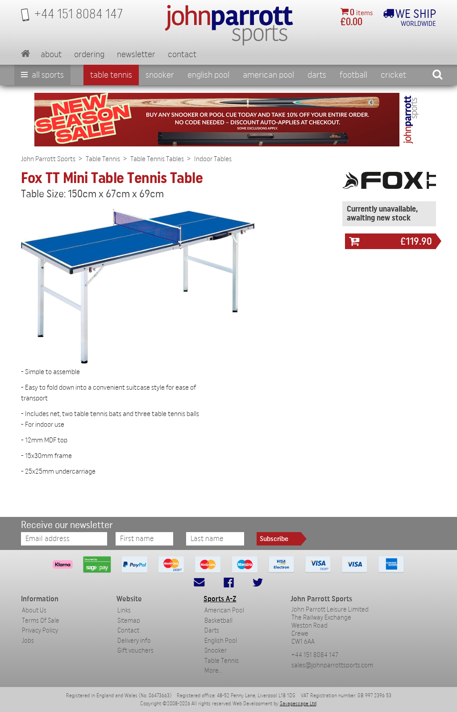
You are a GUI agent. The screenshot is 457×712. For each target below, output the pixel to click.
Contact (182, 54)
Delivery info (134, 640)
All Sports (47, 75)
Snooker (159, 75)
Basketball (218, 620)
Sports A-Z (220, 599)
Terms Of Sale (40, 620)
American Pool (268, 75)
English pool (208, 75)
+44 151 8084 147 (314, 655)
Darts (316, 75)
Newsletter (136, 54)
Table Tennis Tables (157, 158)
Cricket (393, 75)
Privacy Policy (40, 630)
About (51, 54)
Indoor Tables (213, 158)
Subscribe (274, 538)
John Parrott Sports (48, 158)
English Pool (220, 640)
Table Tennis (111, 75)
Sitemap (128, 620)
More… (213, 670)
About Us (34, 610)
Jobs (28, 640)
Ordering (89, 54)
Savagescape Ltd (298, 703)
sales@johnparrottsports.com (332, 665)
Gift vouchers (135, 650)
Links (124, 610)
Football (353, 75)
